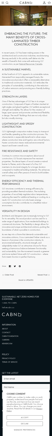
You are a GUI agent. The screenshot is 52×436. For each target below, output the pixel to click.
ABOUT (5, 328)
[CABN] (26, 3)
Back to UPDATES (26, 280)
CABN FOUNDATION (10, 336)
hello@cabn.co (8, 307)
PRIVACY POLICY (8, 358)
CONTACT (6, 332)
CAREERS (5, 340)
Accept (25, 417)
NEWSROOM (7, 343)
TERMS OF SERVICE (9, 362)
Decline (25, 423)
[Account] (43, 3)
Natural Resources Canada (30, 64)
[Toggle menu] (3, 3)
